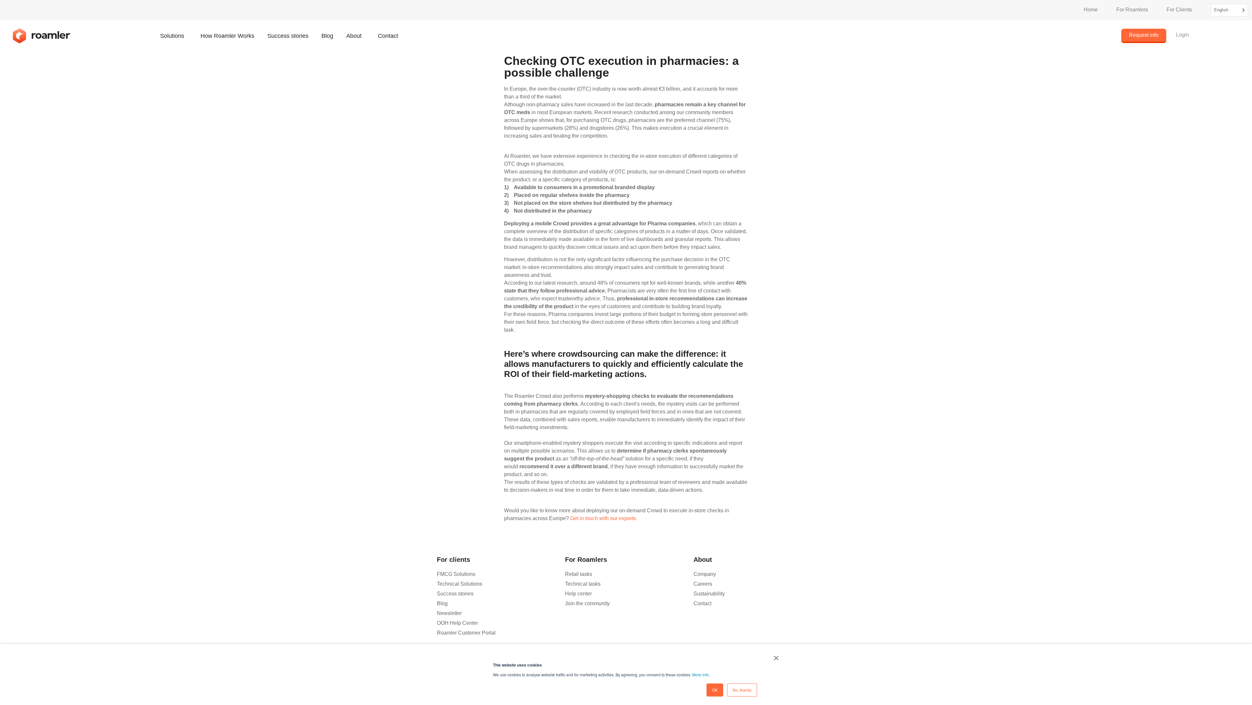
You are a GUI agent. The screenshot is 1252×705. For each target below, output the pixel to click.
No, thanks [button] (742, 690)
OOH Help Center (457, 623)
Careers (702, 584)
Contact (388, 36)
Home (1091, 9)
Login (1182, 35)
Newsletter (449, 613)
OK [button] (715, 690)
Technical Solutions (459, 584)
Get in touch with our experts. (603, 518)
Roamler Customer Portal (466, 633)
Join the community (587, 603)
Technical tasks (583, 584)
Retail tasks (578, 574)
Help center (578, 593)
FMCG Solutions (456, 574)
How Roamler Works (227, 36)
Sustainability (709, 593)
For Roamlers (1132, 9)
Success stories (287, 36)
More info (700, 674)
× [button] (776, 656)
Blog (327, 36)
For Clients (1179, 9)
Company (704, 574)
